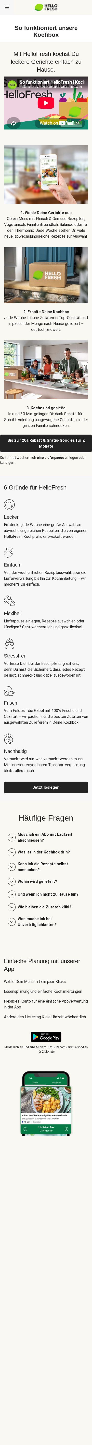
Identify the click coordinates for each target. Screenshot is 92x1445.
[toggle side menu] (7, 7)
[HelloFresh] (46, 7)
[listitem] (46, 188)
